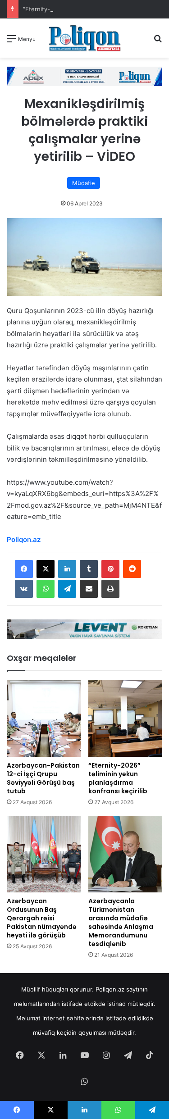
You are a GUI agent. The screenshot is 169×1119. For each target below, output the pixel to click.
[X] (46, 569)
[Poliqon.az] (85, 38)
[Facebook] (24, 569)
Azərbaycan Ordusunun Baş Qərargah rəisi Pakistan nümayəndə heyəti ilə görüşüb (42, 918)
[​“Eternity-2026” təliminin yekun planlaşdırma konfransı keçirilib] (125, 718)
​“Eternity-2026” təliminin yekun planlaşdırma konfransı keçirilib (117, 778)
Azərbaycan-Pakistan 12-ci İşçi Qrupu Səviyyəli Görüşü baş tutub (43, 778)
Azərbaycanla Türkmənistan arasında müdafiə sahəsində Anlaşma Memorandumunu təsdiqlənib (120, 922)
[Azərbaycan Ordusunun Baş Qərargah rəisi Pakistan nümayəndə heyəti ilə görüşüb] (44, 854)
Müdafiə (83, 182)
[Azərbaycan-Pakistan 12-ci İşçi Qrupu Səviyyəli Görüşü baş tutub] (44, 718)
